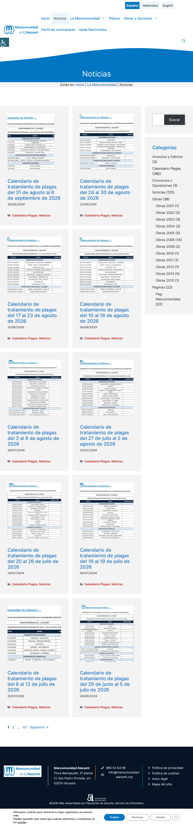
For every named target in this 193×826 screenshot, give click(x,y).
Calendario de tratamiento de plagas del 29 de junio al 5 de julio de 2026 (105, 681)
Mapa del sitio (162, 784)
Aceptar (114, 817)
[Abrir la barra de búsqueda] (183, 41)
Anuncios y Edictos (167, 157)
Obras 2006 (165, 240)
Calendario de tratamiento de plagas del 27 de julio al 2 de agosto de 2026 (104, 435)
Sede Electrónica (92, 30)
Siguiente (39, 727)
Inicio (45, 18)
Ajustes (160, 817)
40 (25, 727)
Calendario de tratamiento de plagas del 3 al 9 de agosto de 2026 (33, 435)
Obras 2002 (165, 213)
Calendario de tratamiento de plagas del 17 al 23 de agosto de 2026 (32, 312)
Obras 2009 (165, 247)
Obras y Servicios (138, 18)
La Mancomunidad (85, 18)
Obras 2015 (165, 280)
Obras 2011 (164, 260)
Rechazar (137, 817)
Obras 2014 (165, 274)
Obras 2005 (165, 233)
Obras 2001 (165, 206)
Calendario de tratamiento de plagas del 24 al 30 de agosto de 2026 (105, 189)
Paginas (158, 287)
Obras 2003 (165, 219)
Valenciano (150, 5)
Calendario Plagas (24, 215)
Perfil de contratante (58, 30)
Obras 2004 (165, 226)
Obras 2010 (165, 253)
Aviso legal (160, 779)
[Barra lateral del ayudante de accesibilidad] (4, 42)
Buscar (174, 120)
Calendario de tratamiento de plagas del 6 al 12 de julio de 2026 (32, 681)
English (168, 5)
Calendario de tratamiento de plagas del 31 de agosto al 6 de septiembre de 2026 (34, 189)
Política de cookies (165, 773)
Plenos (114, 18)
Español (132, 5)
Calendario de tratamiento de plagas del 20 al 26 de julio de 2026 (33, 558)
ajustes (22, 822)
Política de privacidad (167, 768)
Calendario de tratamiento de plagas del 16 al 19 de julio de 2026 (105, 558)
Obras (157, 199)
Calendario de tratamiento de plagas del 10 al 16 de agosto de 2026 (104, 312)
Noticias (60, 18)
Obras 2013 (165, 267)
